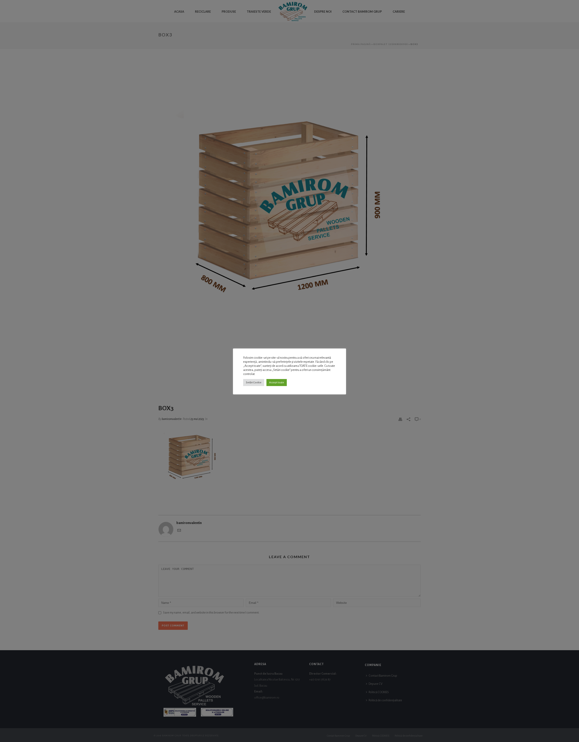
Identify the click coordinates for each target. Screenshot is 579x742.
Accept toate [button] (276, 382)
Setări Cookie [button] (253, 382)
